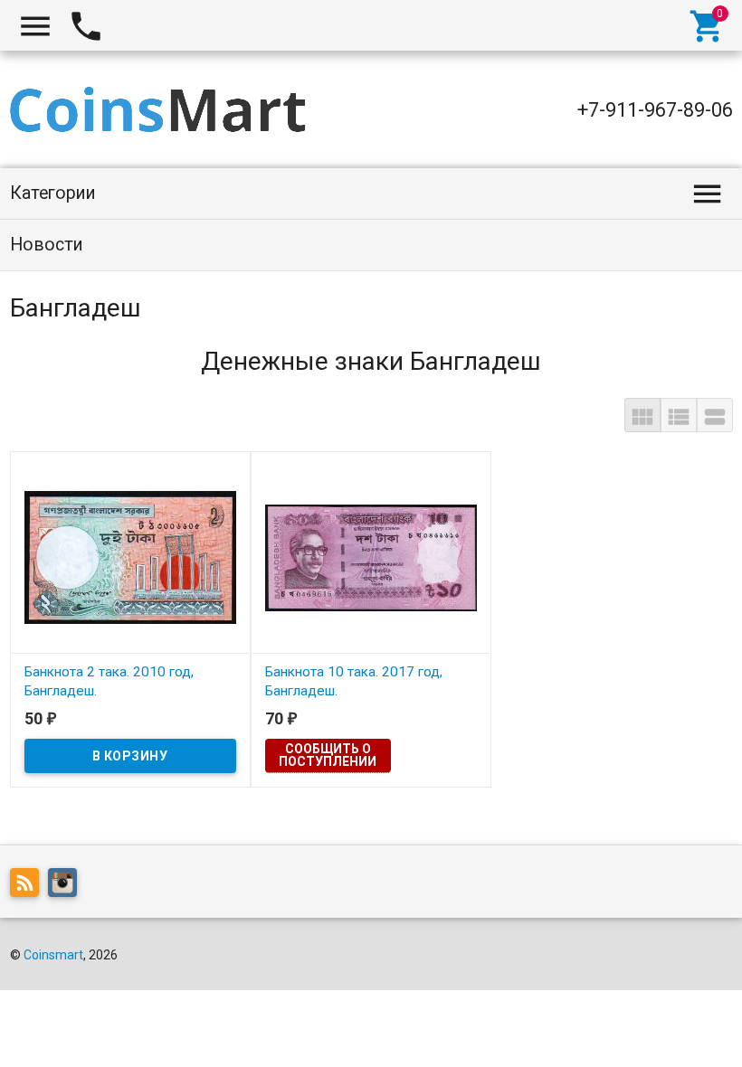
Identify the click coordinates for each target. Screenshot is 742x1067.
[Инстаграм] (67, 886)
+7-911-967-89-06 (655, 110)
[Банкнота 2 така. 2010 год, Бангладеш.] (130, 556)
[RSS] (29, 886)
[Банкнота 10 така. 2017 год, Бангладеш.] (371, 556)
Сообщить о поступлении (327, 755)
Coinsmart (53, 955)
